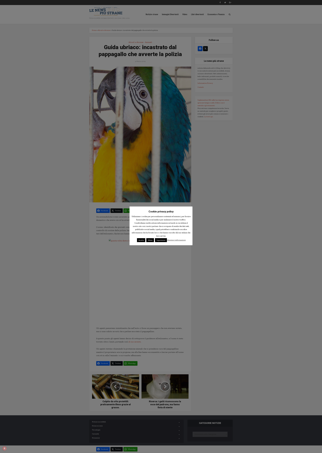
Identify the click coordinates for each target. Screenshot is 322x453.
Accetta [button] (141, 240)
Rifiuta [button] (150, 240)
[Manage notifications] (5, 448)
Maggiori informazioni (176, 240)
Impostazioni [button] (160, 240)
